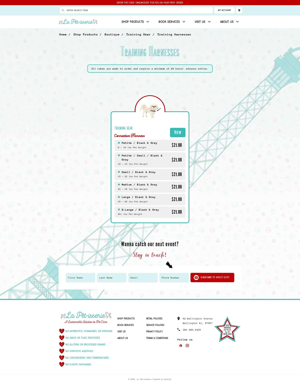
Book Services (125, 325)
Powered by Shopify (162, 379)
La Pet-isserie (144, 379)
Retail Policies (154, 318)
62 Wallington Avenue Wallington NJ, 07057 (198, 320)
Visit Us (121, 331)
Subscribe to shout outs (215, 277)
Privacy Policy (154, 331)
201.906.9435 (192, 329)
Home (63, 34)
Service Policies (155, 325)
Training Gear (138, 34)
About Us (122, 338)
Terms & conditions (157, 338)
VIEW (177, 132)
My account (224, 10)
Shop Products (86, 34)
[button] (135, 22)
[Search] (63, 10)
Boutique (112, 34)
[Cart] (239, 10)
